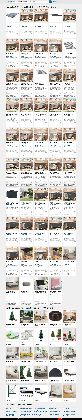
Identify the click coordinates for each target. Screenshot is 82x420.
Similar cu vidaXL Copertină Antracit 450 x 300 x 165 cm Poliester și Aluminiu (69, 155)
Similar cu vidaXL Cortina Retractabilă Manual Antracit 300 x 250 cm (11, 274)
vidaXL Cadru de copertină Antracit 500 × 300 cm (26, 25)
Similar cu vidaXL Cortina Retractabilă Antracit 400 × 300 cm (55, 215)
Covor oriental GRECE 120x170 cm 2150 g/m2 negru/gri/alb (39, 408)
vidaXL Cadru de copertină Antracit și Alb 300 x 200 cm (40, 144)
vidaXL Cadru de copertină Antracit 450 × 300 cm (12, 55)
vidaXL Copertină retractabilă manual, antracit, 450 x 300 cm (26, 263)
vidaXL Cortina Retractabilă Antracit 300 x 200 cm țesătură (40, 263)
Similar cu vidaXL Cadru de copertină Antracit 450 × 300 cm (11, 66)
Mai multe (63, 418)
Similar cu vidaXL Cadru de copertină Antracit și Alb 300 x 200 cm (40, 155)
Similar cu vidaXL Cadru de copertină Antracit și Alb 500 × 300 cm (11, 126)
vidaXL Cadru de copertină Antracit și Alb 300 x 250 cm (11, 144)
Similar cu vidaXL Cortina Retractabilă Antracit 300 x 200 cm (26, 244)
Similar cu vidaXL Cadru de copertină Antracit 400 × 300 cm (40, 36)
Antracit (11, 4)
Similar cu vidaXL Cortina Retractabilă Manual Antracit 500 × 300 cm (55, 244)
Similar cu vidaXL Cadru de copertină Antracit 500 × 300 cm (26, 36)
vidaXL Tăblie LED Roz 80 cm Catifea (55, 292)
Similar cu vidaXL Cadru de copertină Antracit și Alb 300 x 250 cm (11, 155)
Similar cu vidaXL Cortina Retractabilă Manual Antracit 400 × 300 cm (69, 244)
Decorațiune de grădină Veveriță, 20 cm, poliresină (26, 407)
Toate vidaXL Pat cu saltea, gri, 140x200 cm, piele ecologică (11, 304)
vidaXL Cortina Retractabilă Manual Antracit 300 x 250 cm (11, 263)
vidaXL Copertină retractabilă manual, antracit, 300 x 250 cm (55, 263)
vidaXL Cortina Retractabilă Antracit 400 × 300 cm (55, 203)
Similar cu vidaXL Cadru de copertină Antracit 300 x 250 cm (11, 96)
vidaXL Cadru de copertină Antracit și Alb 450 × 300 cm (40, 114)
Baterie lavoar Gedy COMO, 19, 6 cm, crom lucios (55, 412)
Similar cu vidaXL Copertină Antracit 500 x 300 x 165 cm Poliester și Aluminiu (12, 185)
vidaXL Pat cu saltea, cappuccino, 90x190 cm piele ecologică (69, 263)
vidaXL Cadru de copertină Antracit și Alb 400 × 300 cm (69, 84)
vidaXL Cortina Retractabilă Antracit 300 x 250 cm (69, 203)
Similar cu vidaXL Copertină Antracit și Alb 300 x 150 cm (69, 66)
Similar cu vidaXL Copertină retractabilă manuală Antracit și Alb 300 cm (40, 96)
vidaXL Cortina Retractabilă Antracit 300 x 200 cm (26, 233)
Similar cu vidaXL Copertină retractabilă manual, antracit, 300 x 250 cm (55, 274)
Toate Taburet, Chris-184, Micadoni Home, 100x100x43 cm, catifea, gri (26, 304)
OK (59, 418)
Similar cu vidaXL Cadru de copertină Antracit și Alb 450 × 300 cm (40, 126)
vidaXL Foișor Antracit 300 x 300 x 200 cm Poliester (26, 203)
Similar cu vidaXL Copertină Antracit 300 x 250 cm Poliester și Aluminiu (55, 96)
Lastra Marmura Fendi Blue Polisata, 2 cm (69, 412)
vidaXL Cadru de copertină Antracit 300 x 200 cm (40, 55)
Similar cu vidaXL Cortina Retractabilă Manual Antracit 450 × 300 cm (11, 244)
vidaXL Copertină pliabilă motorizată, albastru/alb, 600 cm (11, 25)
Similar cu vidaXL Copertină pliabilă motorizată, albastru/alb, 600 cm (12, 36)
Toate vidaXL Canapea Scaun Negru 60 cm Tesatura (40, 304)
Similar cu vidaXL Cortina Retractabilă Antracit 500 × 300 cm (40, 215)
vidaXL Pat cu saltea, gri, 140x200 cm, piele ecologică (11, 292)
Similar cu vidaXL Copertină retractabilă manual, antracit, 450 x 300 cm (26, 274)
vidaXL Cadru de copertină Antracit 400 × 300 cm (40, 25)
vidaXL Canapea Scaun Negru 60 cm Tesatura (40, 292)
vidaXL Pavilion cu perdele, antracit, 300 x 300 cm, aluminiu (12, 203)
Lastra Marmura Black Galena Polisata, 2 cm (39, 415)
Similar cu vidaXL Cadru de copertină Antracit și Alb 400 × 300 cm (69, 96)
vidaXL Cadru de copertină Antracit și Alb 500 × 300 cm (11, 114)
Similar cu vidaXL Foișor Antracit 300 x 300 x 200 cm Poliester (26, 215)
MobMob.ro (9, 1)
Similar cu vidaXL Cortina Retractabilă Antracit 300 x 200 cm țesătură (40, 274)
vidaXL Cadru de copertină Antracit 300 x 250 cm (12, 84)
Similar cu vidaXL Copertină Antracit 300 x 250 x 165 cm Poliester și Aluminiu (55, 185)
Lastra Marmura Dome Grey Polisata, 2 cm (40, 412)
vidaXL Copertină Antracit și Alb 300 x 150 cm (69, 55)
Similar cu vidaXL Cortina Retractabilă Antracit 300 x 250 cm (69, 215)
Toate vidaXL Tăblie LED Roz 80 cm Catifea (55, 304)
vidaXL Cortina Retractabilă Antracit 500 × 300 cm (40, 203)
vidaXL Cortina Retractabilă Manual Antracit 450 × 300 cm (11, 233)
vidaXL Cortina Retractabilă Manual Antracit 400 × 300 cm (69, 233)
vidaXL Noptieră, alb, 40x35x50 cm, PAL (10, 415)
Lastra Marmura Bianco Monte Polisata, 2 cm (25, 412)
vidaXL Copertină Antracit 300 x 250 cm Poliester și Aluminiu (55, 84)
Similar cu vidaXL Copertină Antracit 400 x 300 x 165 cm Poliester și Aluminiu (41, 185)
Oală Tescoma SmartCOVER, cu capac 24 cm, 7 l (55, 407)
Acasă (7, 4)
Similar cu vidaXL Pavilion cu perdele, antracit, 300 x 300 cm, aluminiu (11, 215)
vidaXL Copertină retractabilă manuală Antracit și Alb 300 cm (40, 84)
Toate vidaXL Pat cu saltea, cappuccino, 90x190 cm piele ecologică (68, 274)
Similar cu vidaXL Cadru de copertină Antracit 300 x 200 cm (40, 66)
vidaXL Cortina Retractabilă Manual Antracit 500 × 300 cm (55, 233)
